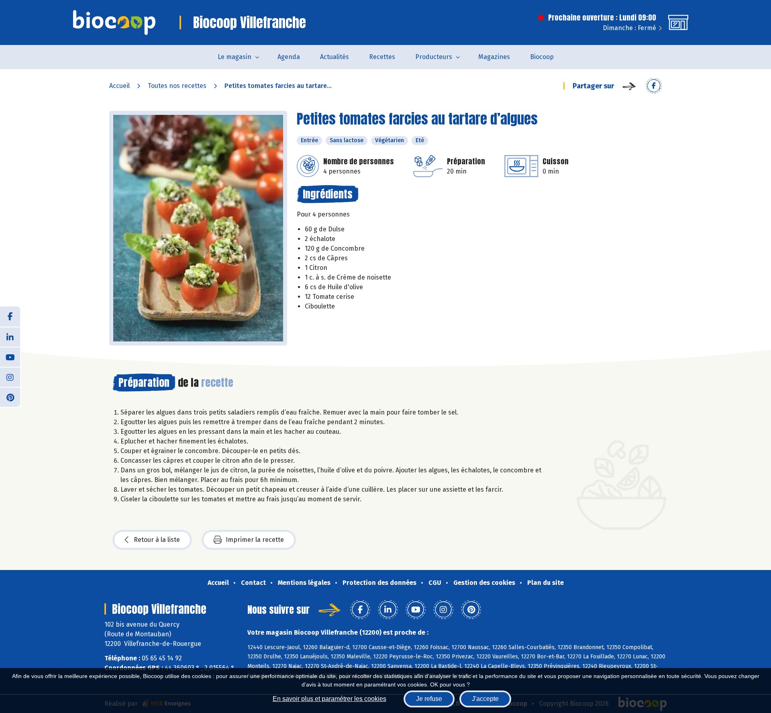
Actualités (334, 57)
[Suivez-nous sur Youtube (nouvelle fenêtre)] (10, 357)
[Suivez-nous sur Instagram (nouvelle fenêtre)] (10, 377)
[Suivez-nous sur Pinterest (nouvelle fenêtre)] (10, 397)
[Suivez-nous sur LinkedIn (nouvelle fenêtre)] (10, 337)
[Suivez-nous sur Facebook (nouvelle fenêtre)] (10, 316)
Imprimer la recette (255, 539)
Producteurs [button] (433, 57)
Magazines (494, 57)
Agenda (288, 57)
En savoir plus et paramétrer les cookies (329, 698)
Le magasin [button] (234, 57)
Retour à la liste (157, 539)
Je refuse (429, 698)
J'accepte (485, 698)
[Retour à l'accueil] (114, 22)
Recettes (382, 57)
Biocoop (542, 57)
